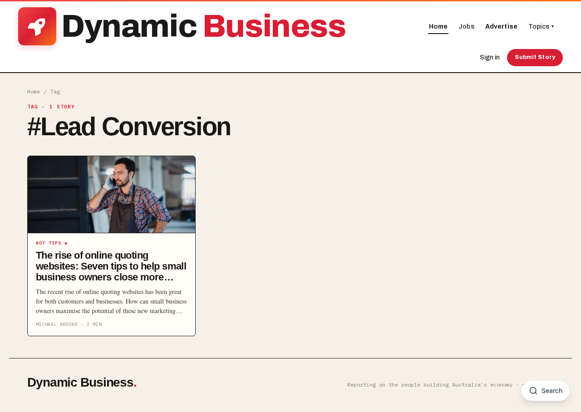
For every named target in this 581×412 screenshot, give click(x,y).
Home (438, 26)
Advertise (501, 26)
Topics (541, 26)
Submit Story (535, 57)
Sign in (490, 57)
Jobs (466, 26)
